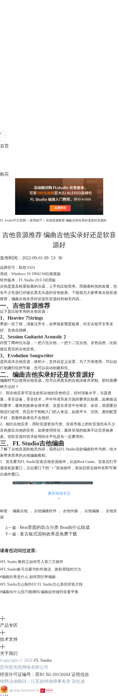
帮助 (48, 160)
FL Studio (43, 660)
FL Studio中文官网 (13, 220)
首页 (4, 146)
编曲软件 (90, 449)
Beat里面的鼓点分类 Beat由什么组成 (55, 527)
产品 (4, 160)
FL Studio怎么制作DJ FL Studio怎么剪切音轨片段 (41, 584)
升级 (39, 160)
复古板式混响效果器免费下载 (48, 534)
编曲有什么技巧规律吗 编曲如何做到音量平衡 (39, 592)
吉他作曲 (70, 511)
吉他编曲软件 (45, 511)
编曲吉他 (20, 511)
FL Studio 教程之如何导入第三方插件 (31, 562)
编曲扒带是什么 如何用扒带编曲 (28, 577)
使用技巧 (36, 220)
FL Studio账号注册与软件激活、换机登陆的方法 (40, 569)
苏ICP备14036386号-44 (24, 690)
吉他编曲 (91, 511)
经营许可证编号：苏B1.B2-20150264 (35, 674)
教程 (30, 160)
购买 (4, 174)
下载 (13, 160)
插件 (22, 160)
